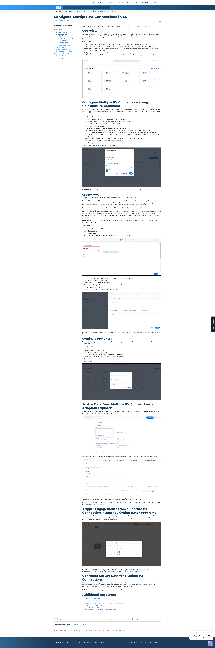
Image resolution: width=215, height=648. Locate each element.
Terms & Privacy (152, 642)
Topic (65, 630)
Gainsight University (124, 2)
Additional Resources (63, 59)
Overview (59, 29)
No (85, 624)
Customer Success (67, 11)
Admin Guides (87, 11)
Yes (78, 624)
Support (154, 2)
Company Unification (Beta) (93, 605)
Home (59, 11)
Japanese (99, 2)
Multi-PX (89, 630)
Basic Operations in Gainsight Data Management (100, 610)
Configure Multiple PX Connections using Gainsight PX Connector (64, 34)
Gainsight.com (109, 2)
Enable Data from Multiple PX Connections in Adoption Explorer (65, 40)
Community (144, 2)
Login (160, 642)
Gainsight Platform (78, 630)
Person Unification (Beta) (92, 607)
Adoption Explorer (78, 11)
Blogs (135, 2)
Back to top (57, 619)
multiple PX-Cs (120, 630)
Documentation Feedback (137, 642)
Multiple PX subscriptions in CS (103, 630)
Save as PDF (160, 21)
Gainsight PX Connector (92, 598)
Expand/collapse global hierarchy (57, 11)
